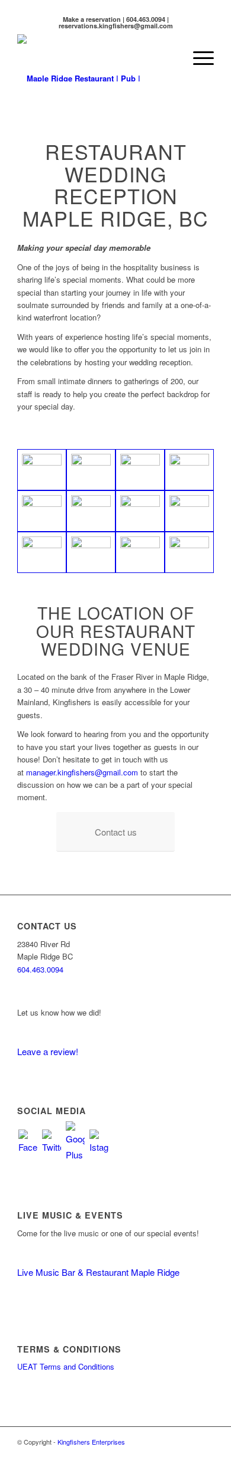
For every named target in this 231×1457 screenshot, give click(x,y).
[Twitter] (51, 1140)
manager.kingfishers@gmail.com (82, 772)
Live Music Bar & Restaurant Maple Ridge (98, 1272)
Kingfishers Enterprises (91, 1441)
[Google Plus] (75, 1140)
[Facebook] (27, 1140)
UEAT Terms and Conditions (65, 1366)
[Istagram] (99, 1140)
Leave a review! (47, 1051)
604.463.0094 (40, 969)
